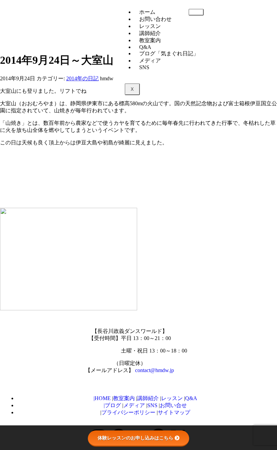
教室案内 (124, 398)
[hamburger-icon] (196, 12)
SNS (144, 67)
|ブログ (112, 405)
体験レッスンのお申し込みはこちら (135, 438)
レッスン (150, 26)
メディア (150, 60)
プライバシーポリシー (129, 412)
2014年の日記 (82, 78)
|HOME (102, 398)
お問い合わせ (155, 19)
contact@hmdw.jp (154, 370)
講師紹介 (150, 33)
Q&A (191, 398)
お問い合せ (173, 405)
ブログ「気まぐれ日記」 (169, 53)
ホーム (147, 12)
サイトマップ (174, 412)
